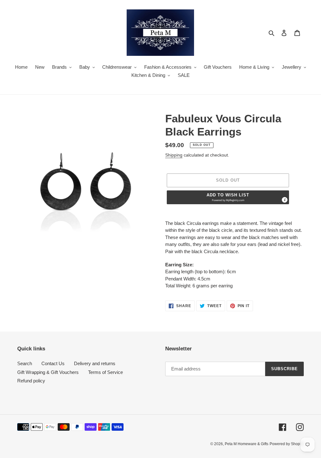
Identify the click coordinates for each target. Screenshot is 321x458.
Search (24, 363)
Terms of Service (105, 372)
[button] (228, 197)
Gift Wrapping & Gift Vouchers (48, 372)
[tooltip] (284, 200)
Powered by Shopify (287, 444)
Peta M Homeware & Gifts (246, 444)
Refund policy (31, 380)
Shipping (173, 154)
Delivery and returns (94, 363)
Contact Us (53, 363)
